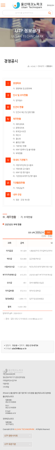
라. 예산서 (17, 135)
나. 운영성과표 (18, 128)
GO (48, 232)
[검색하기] (50, 12)
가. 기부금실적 (18, 188)
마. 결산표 (17, 139)
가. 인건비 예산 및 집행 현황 (24, 112)
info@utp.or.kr (10, 413)
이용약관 (6, 384)
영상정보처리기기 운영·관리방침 (14, 377)
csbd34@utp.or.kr (19, 348)
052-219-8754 (32, 345)
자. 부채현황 (17, 153)
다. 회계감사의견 (19, 131)
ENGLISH (50, 5)
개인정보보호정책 (9, 374)
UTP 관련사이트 (11, 435)
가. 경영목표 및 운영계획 (22, 88)
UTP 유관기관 (10, 444)
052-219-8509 (10, 408)
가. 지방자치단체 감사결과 (23, 165)
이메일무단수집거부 (10, 380)
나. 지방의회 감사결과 (21, 169)
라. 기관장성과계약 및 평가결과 (25, 176)
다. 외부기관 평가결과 (21, 172)
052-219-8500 (10, 402)
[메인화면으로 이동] (27, 5)
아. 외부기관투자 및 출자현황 (24, 149)
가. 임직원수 (17, 100)
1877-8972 (9, 424)
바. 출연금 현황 (19, 142)
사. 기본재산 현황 (19, 146)
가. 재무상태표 (18, 124)
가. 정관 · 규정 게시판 (21, 200)
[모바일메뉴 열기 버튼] (3, 5)
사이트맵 (6, 387)
